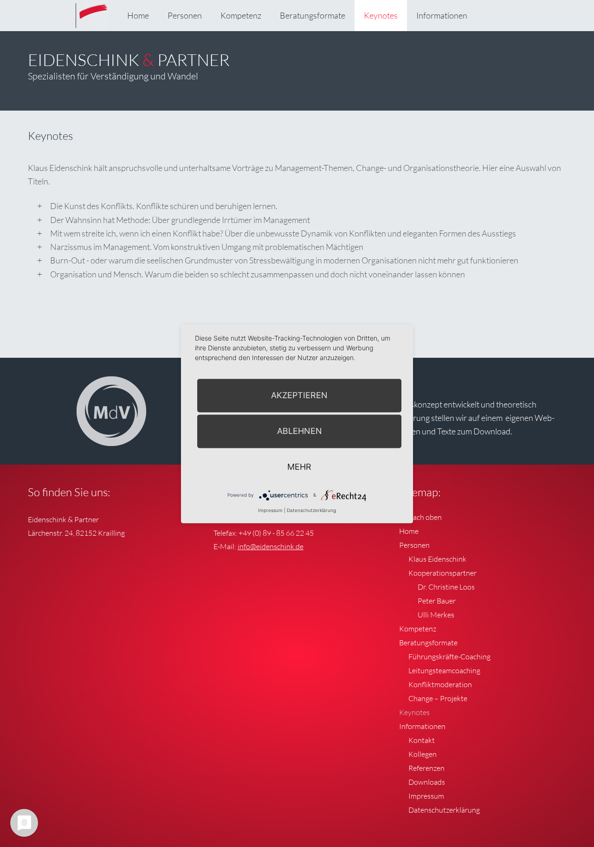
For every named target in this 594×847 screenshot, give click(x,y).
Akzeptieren (299, 395)
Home (138, 15)
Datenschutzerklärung (444, 809)
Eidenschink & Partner (93, 23)
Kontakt (421, 740)
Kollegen (422, 754)
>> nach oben (420, 517)
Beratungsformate (312, 15)
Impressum (426, 796)
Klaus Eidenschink (437, 559)
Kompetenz (240, 15)
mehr (299, 467)
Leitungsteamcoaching (444, 670)
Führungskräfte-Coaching (449, 656)
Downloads (426, 782)
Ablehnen (299, 431)
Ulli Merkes (436, 614)
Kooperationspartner (442, 573)
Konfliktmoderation (440, 684)
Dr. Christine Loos (446, 586)
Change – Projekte (437, 698)
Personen (185, 15)
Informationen (441, 15)
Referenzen (426, 768)
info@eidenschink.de (270, 546)
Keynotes (381, 15)
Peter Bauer (437, 600)
